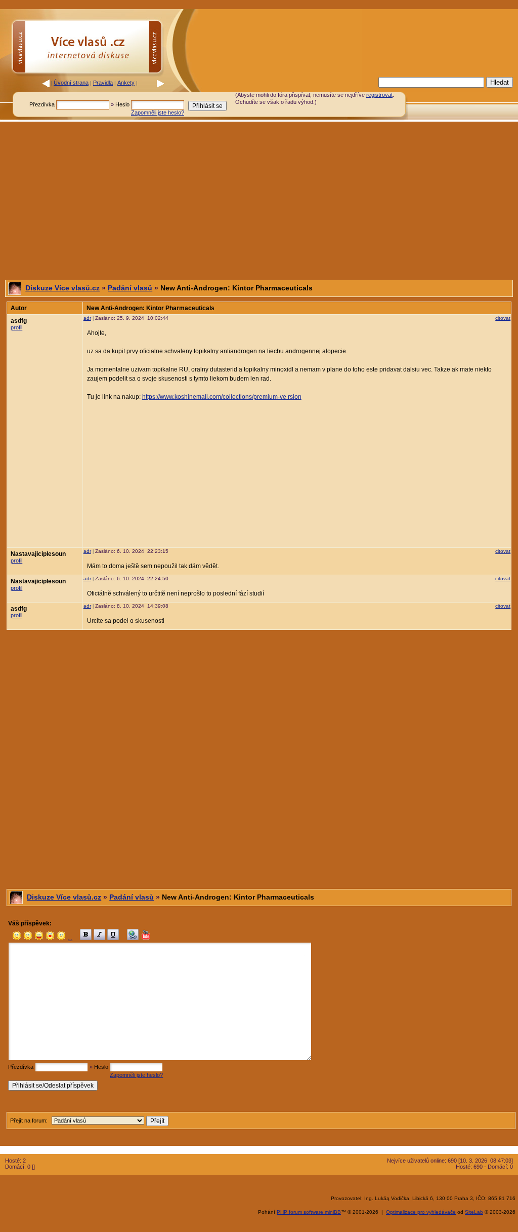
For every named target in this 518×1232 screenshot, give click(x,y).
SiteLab (474, 1212)
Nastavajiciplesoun (38, 553)
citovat (502, 318)
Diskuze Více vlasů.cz (62, 288)
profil (16, 327)
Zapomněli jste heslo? (157, 112)
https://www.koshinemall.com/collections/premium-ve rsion (221, 396)
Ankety (126, 83)
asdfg (19, 320)
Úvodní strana (71, 83)
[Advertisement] (259, 201)
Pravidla (103, 83)
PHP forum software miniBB (309, 1212)
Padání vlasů (130, 288)
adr (87, 318)
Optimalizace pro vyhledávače (421, 1212)
